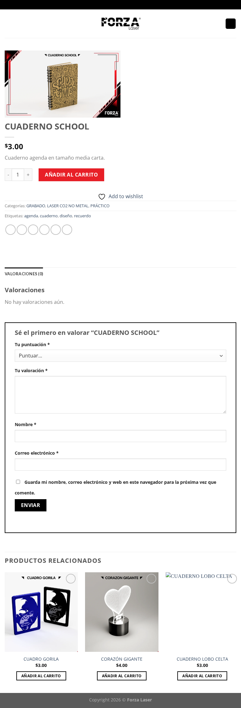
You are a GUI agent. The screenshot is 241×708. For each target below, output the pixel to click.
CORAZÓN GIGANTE (121, 659)
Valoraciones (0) (24, 273)
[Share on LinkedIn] (67, 230)
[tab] (24, 273)
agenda (31, 216)
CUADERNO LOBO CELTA (202, 659)
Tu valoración (31, 370)
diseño (66, 216)
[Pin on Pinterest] (56, 230)
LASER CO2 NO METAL (67, 206)
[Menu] (8, 23)
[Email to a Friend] (44, 230)
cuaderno (49, 216)
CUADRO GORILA (41, 659)
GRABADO (35, 206)
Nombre (25, 424)
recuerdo (82, 216)
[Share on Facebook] (22, 230)
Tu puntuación (32, 344)
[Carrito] (231, 23)
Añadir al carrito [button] (41, 676)
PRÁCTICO (100, 206)
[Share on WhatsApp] (10, 230)
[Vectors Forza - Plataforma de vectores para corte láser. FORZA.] (120, 23)
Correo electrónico (37, 453)
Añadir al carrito (71, 174)
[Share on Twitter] (33, 230)
